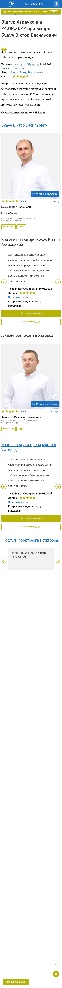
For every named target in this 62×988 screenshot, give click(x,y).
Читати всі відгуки (31, 313)
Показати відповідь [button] (13, 68)
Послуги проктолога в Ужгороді (31, 541)
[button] (56, 965)
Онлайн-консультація (46, 194)
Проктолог (8, 227)
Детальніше (41, 12)
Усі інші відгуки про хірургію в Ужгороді (28, 447)
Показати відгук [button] (18, 297)
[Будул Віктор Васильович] (31, 181)
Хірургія (32, 64)
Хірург (21, 227)
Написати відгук (31, 322)
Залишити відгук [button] (15, 982)
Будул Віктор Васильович (27, 72)
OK (53, 12)
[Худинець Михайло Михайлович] (31, 388)
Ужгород (20, 64)
